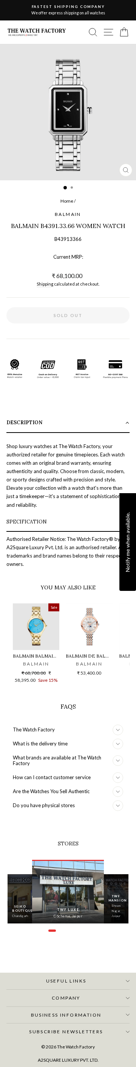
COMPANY (66, 998)
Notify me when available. (127, 542)
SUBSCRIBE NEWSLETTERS (66, 1031)
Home (66, 201)
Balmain (68, 214)
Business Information (66, 1015)
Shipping (45, 283)
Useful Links (66, 981)
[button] (68, 423)
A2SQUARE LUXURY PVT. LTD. (68, 1060)
